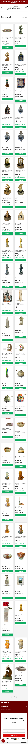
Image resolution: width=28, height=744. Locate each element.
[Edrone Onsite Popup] (14, 372)
